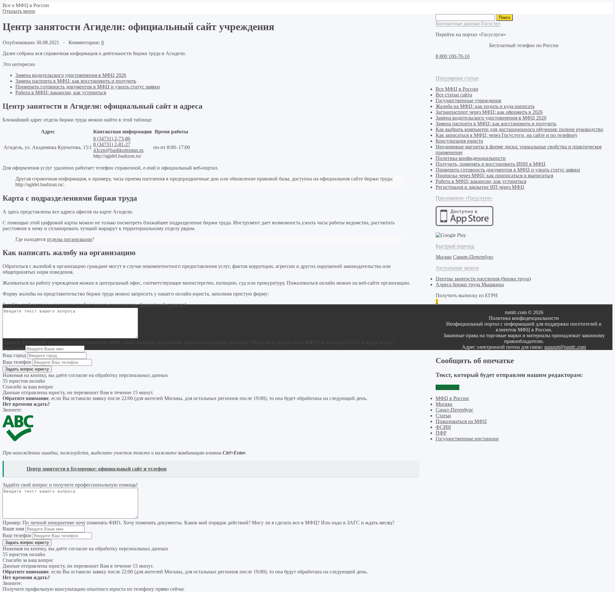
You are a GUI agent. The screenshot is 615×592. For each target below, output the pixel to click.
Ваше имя (13, 348)
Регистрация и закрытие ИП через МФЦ (480, 187)
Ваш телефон (17, 362)
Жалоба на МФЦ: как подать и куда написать (485, 106)
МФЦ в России (452, 398)
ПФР (441, 433)
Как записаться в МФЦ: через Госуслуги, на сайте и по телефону (507, 135)
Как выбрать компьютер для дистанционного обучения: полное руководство (519, 129)
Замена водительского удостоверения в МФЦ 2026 (70, 75)
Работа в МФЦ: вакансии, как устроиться (60, 92)
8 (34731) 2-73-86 (111, 138)
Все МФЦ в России (457, 89)
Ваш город (14, 355)
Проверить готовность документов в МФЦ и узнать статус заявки (87, 86)
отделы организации (69, 239)
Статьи (443, 415)
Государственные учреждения (468, 100)
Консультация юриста (459, 141)
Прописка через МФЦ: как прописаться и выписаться (494, 175)
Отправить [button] (447, 387)
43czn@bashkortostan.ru (118, 150)
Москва (444, 404)
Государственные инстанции (467, 438)
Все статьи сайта (454, 94)
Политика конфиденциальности (471, 158)
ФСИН (443, 427)
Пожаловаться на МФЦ (461, 421)
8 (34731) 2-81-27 (111, 144)
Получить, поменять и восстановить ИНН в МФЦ (490, 164)
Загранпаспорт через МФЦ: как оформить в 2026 (489, 112)
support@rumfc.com (565, 347)
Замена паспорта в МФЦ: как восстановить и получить (75, 81)
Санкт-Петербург (454, 410)
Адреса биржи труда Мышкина (470, 284)
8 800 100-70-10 (453, 56)
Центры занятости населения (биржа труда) (483, 278)
